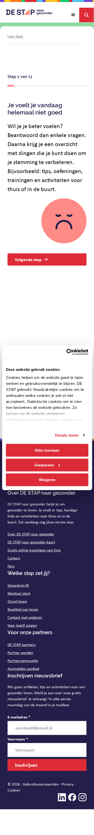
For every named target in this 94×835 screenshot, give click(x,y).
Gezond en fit (18, 585)
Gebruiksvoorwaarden (41, 784)
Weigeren (47, 479)
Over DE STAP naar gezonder (31, 534)
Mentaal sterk (19, 593)
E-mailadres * (19, 717)
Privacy (67, 784)
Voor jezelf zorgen (22, 625)
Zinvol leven (17, 601)
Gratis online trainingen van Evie (34, 550)
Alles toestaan (47, 450)
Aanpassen (44, 465)
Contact (14, 558)
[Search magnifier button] (86, 15)
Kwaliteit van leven (23, 609)
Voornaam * (18, 739)
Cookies (14, 790)
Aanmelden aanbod (23, 668)
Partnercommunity (23, 660)
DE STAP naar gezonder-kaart (31, 542)
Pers (11, 566)
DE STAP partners (22, 644)
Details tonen (66, 435)
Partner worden (20, 652)
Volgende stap (28, 259)
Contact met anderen (25, 617)
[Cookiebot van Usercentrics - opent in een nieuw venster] (67, 352)
